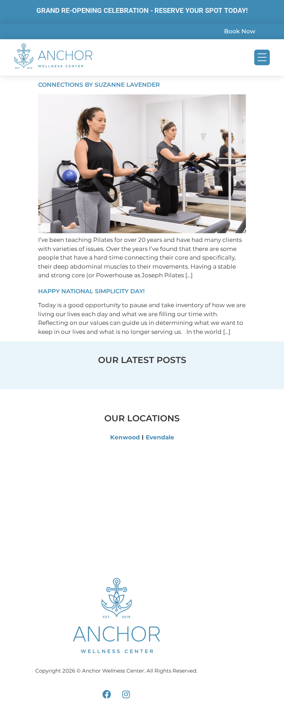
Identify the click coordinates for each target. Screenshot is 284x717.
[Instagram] (126, 694)
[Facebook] (107, 694)
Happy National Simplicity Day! (91, 291)
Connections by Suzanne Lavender (99, 84)
